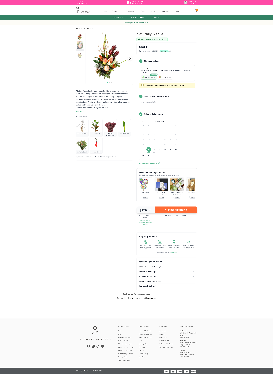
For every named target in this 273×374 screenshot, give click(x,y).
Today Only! (193, 2)
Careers (162, 334)
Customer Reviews (145, 334)
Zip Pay (141, 350)
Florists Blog (143, 354)
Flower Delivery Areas (126, 347)
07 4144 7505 (185, 347)
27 (165, 149)
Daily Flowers (123, 341)
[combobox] (165, 102)
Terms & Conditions (166, 347)
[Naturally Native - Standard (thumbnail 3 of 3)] (80, 54)
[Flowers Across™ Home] (83, 10)
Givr (140, 341)
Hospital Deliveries (145, 331)
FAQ (119, 334)
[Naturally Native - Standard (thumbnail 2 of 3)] (80, 45)
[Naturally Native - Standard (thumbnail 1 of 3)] (80, 36)
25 (154, 149)
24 (149, 149)
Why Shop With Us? (146, 337)
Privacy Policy (164, 341)
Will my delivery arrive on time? (149, 163)
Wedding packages (125, 344)
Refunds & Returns (166, 344)
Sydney (155, 18)
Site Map (142, 357)
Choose (145, 197)
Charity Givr (143, 344)
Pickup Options (123, 357)
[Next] (129, 58)
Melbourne (137, 17)
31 (149, 156)
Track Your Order (124, 360)
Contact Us (173, 252)
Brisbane (117, 18)
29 (176, 149)
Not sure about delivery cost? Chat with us (145, 222)
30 (143, 156)
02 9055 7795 (185, 356)
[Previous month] (142, 121)
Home (105, 11)
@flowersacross (142, 294)
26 (159, 149)
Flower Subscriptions (125, 350)
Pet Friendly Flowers (125, 354)
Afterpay (142, 347)
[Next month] (176, 121)
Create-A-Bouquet (124, 337)
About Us (162, 331)
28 (170, 149)
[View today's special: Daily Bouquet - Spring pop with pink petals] (185, 2)
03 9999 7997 (185, 337)
